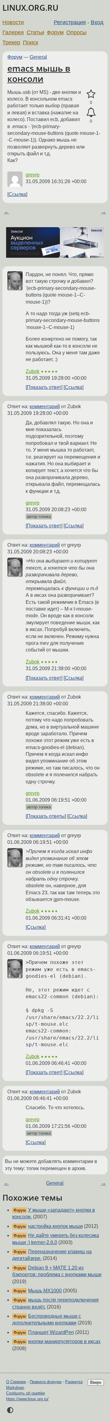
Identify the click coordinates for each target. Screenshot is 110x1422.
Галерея (13, 32)
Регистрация (70, 22)
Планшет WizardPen (51, 1332)
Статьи (35, 32)
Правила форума (45, 1382)
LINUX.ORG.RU (30, 7)
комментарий (45, 406)
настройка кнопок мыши (55, 1226)
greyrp (32, 174)
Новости (13, 22)
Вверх (95, 1382)
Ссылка (17, 194)
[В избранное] (91, 94)
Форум (55, 32)
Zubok (32, 371)
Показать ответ (44, 387)
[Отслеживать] (91, 112)
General (38, 57)
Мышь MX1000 (45, 1290)
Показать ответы (46, 816)
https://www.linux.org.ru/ (27, 1399)
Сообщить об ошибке (25, 1393)
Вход (97, 22)
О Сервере (16, 1382)
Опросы (76, 32)
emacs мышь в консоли (38, 73)
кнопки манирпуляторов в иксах (64, 1341)
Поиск (30, 42)
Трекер (11, 42)
